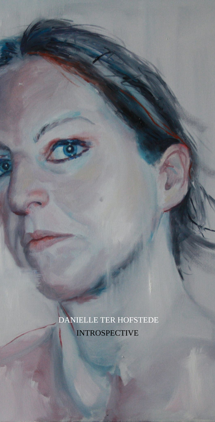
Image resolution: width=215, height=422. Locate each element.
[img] (107, 211)
